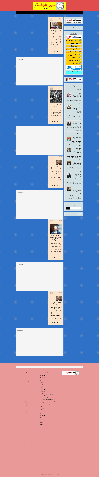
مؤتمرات (26, 447)
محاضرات (26, 449)
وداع (26, 465)
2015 (43, 424)
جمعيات (26, 415)
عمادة (26, 435)
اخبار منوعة (26, 387)
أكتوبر (43, 382)
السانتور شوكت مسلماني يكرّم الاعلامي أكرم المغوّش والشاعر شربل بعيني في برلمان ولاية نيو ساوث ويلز (77, 109)
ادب (26, 389)
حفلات (26, 421)
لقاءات (26, 443)
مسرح (26, 451)
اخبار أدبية (26, 383)
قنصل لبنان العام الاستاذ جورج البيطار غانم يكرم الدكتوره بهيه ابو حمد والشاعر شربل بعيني (77, 176)
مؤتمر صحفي (26, 445)
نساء (26, 463)
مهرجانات (26, 457)
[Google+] (55, 52)
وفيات (26, 467)
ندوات (26, 461)
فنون (26, 437)
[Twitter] (57, 52)
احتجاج (26, 375)
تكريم (26, 411)
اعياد (26, 395)
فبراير (43, 407)
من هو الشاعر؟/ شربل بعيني (46, 397)
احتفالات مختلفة (26, 379)
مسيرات (26, 453)
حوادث (26, 423)
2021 (42, 413)
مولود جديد (26, 459)
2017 (43, 420)
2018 (43, 419)
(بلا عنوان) (79, 89)
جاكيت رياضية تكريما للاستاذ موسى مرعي (77, 138)
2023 (42, 380)
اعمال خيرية (26, 393)
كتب (26, 441)
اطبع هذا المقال (74, 27)
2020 (42, 415)
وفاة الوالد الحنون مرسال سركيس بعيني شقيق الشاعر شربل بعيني (77, 95)
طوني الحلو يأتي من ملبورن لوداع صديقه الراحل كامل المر (56, 31)
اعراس (26, 391)
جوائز (26, 419)
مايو (42, 391)
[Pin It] (52, 52)
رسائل (26, 429)
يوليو (43, 387)
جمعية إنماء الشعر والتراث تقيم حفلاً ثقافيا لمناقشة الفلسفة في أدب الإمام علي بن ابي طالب (77, 190)
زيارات (26, 433)
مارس (43, 406)
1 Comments (60, 87)
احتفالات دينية (26, 377)
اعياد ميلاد (26, 397)
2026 (42, 375)
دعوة (26, 427)
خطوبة (26, 425)
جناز (26, 417)
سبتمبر (43, 384)
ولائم (26, 469)
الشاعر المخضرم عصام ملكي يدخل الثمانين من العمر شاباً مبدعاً (77, 150)
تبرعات (26, 409)
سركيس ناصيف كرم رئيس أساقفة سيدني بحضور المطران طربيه (77, 163)
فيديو (26, 439)
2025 (42, 377)
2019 (43, 417)
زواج (26, 431)
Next (45, 360)
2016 (43, 422)
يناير (43, 409)
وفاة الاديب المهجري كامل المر (47, 403)
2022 (42, 411)
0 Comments (60, 18)
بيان (26, 407)
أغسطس (43, 385)
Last (49, 360)
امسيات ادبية (26, 401)
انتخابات (26, 403)
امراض (26, 399)
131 (42, 360)
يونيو (43, 389)
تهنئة (26, 413)
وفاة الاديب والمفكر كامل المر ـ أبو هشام (48, 399)
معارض (26, 455)
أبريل (43, 393)
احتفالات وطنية (26, 381)
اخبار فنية (26, 385)
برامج (26, 405)
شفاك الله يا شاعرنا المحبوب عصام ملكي (77, 122)
